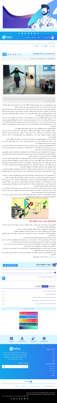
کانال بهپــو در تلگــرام (30, 317)
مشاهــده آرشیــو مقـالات (28, 308)
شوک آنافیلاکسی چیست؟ (50, 294)
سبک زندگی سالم (41, 58)
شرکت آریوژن (24, 386)
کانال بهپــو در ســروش (30, 324)
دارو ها (35, 46)
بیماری (53, 358)
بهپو (54, 351)
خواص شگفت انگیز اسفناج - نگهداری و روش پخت (45, 303)
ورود (4, 278)
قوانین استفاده (52, 370)
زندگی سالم (33, 58)
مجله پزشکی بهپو (51, 58)
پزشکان (51, 46)
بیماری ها (43, 46)
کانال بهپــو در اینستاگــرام (29, 313)
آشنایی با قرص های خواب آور (49, 291)
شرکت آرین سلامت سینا (35, 386)
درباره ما (33, 37)
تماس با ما (28, 37)
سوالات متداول (52, 366)
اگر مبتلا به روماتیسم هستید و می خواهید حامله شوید (44, 297)
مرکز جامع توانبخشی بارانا (48, 386)
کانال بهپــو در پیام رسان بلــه (29, 327)
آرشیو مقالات (45, 286)
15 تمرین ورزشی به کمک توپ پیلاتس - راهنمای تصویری (44, 300)
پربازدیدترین (38, 286)
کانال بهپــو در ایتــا (31, 320)
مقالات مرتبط (52, 286)
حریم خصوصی (52, 368)
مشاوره (38, 37)
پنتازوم (16, 386)
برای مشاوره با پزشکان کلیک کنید (28, 30)
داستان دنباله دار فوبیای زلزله (40, 257)
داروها (54, 360)
